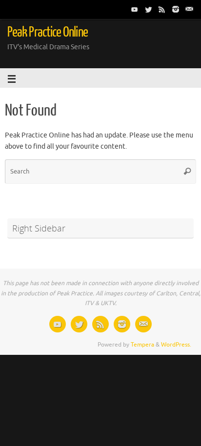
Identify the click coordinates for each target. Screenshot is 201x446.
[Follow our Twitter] (148, 9)
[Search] (187, 171)
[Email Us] (189, 9)
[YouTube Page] (134, 9)
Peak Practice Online (47, 32)
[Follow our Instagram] (175, 9)
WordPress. (176, 345)
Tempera (142, 345)
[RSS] (162, 9)
